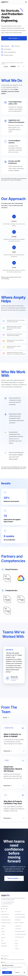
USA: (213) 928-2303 (7, 903)
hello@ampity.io (4, 906)
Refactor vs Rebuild (19, 922)
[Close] (25, 965)
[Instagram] (6, 908)
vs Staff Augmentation (20, 931)
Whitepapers (4, 945)
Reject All (17, 972)
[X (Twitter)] (4, 908)
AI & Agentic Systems (6, 919)
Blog (2, 940)
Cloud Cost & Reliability (20, 917)
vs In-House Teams (19, 937)
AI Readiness (18, 919)
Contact (3, 934)
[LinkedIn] (1, 908)
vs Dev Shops (18, 928)
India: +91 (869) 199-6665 (8, 902)
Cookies (17, 948)
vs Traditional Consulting (20, 934)
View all (5, 717)
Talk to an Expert (12, 38)
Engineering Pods (5, 914)
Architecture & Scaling (19, 914)
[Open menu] (26, 2)
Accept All (7, 972)
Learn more (4, 968)
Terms (16, 945)
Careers (3, 931)
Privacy (16, 943)
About (2, 928)
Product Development (6, 922)
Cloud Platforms (4, 917)
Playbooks (3, 943)
